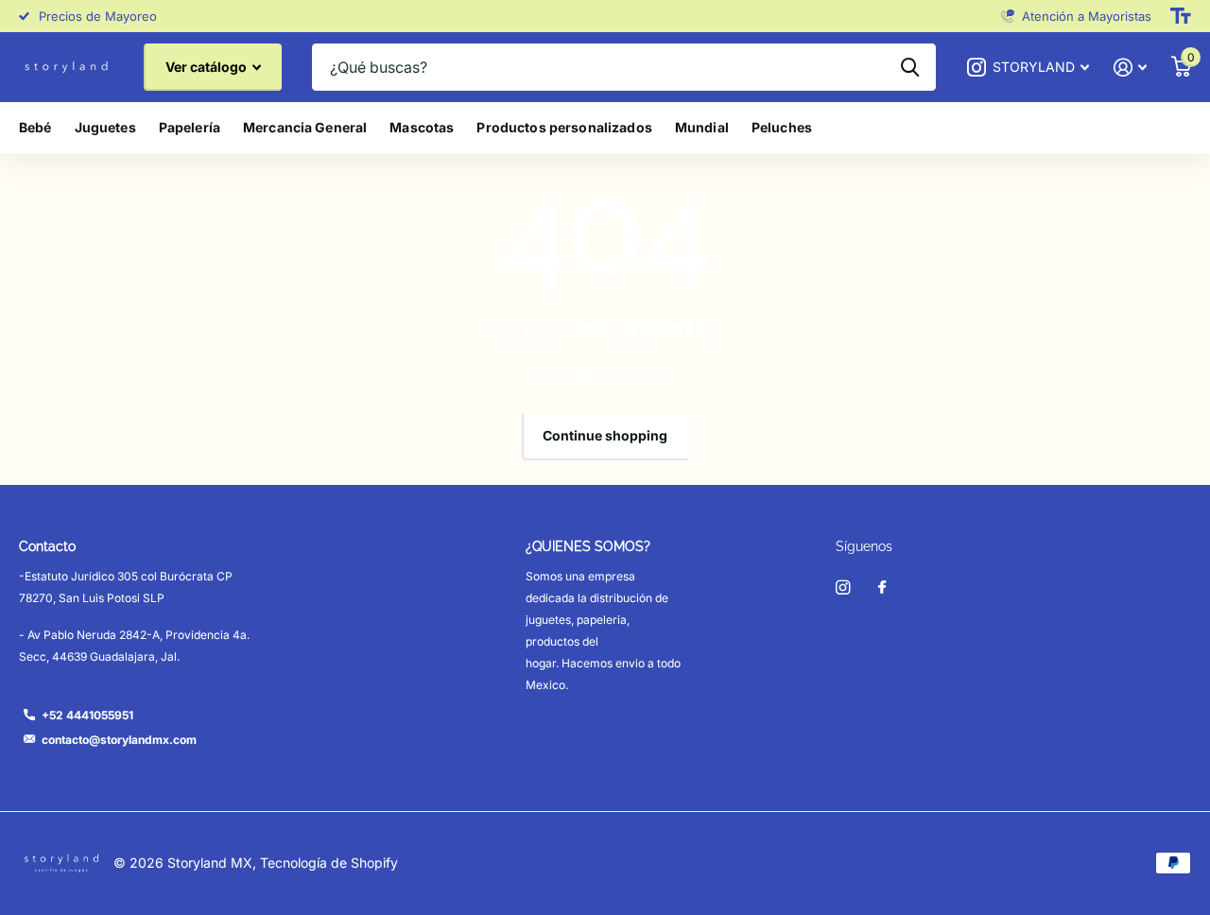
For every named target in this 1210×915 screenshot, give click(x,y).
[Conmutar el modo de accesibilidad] (1180, 16)
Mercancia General (305, 127)
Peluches (782, 127)
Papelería (189, 127)
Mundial (702, 127)
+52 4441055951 (87, 715)
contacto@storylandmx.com (119, 740)
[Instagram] (843, 587)
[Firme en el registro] (1130, 67)
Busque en (910, 67)
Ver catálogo (207, 67)
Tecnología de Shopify (329, 863)
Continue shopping (605, 435)
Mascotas (421, 127)
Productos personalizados (563, 127)
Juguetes (105, 127)
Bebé (35, 127)
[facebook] (882, 588)
